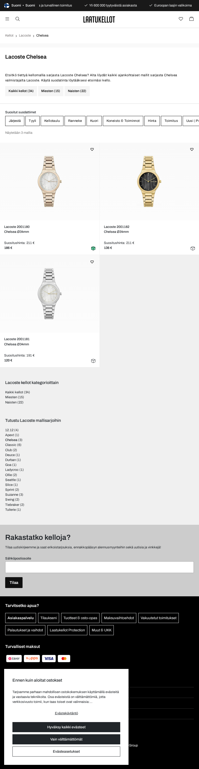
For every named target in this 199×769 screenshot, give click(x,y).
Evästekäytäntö (66, 713)
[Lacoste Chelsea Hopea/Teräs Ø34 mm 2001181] (49, 294)
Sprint (9, 490)
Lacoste (25, 35)
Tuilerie (10, 510)
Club (8, 450)
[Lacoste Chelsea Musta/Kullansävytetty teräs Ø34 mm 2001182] (149, 181)
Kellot (9, 35)
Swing (9, 499)
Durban (10, 460)
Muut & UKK (101, 630)
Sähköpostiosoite (18, 558)
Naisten (11, 402)
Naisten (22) (77, 91)
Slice (9, 485)
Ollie (8, 475)
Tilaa (14, 583)
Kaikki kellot (14, 392)
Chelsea (11, 440)
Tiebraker (12, 505)
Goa (8, 465)
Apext (9, 435)
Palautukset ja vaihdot (25, 630)
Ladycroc (12, 470)
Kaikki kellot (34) (21, 91)
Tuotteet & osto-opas (80, 618)
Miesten (11, 397)
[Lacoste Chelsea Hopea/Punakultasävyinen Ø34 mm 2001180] (49, 181)
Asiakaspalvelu (21, 618)
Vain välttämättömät (66, 739)
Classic (10, 445)
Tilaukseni (48, 618)
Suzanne (11, 495)
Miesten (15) (50, 91)
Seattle (10, 480)
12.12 (9, 430)
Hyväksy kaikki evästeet (66, 727)
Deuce (10, 455)
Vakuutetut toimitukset (158, 618)
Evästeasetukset (66, 751)
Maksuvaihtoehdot (119, 618)
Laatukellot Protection (67, 630)
